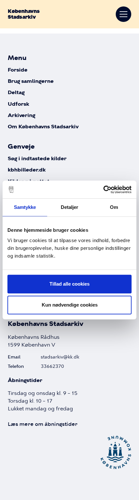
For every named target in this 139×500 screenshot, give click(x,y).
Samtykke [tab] (25, 207)
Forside (17, 70)
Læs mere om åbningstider (43, 424)
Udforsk (18, 104)
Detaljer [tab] (70, 207)
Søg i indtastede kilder (37, 159)
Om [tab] (114, 207)
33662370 (52, 366)
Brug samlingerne (31, 81)
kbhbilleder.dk (27, 170)
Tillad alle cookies (69, 284)
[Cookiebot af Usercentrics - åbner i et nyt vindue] (103, 189)
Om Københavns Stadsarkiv (43, 127)
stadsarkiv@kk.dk (60, 357)
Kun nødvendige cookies (70, 305)
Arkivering (21, 116)
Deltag (16, 93)
